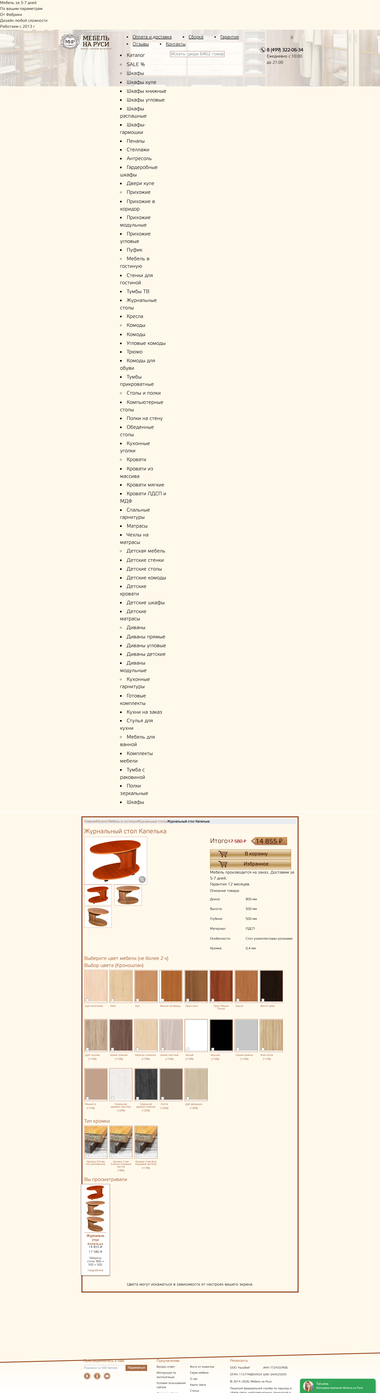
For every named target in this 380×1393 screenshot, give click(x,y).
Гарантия (229, 37)
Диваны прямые (146, 637)
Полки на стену (145, 419)
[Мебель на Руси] (92, 44)
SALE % (136, 65)
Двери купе (140, 184)
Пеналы (136, 141)
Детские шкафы (146, 603)
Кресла (135, 317)
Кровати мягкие (145, 485)
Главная (90, 822)
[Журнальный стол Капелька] (98, 895)
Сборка (196, 37)
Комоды (136, 325)
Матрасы (137, 526)
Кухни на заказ (144, 712)
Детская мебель (146, 551)
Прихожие (139, 192)
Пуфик (134, 250)
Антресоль (139, 159)
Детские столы (144, 569)
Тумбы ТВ (138, 292)
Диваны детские (146, 654)
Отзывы (141, 44)
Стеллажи (138, 150)
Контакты (176, 44)
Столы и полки (144, 393)
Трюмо (134, 352)
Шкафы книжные (146, 91)
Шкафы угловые (146, 100)
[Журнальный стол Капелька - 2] (98, 917)
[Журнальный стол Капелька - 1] (128, 895)
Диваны (136, 628)
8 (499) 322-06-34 (285, 50)
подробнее (95, 1270)
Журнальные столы (152, 822)
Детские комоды (146, 578)
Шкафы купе (141, 82)
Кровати (136, 460)
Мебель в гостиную (123, 822)
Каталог (136, 55)
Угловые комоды (146, 343)
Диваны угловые (146, 646)
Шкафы (135, 73)
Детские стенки (145, 560)
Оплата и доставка (152, 37)
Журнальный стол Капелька (97, 1240)
